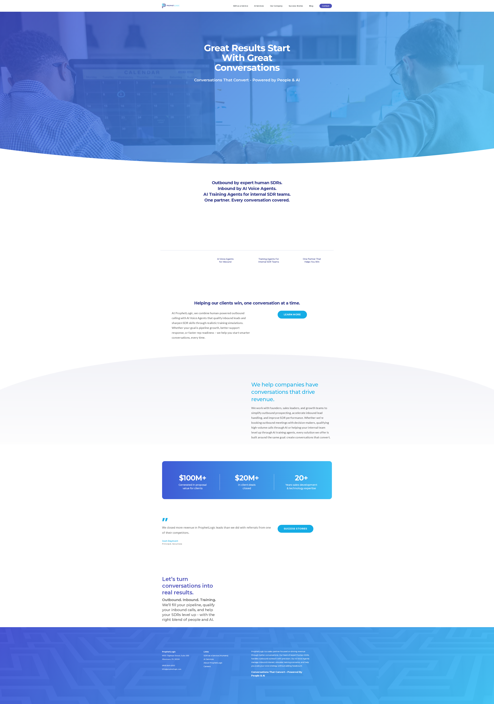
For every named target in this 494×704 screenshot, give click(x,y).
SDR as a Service (240, 6)
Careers (207, 666)
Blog (311, 6)
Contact (325, 6)
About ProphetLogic (213, 663)
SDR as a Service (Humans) (216, 655)
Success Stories (296, 6)
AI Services (259, 6)
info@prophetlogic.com (171, 669)
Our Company (276, 6)
